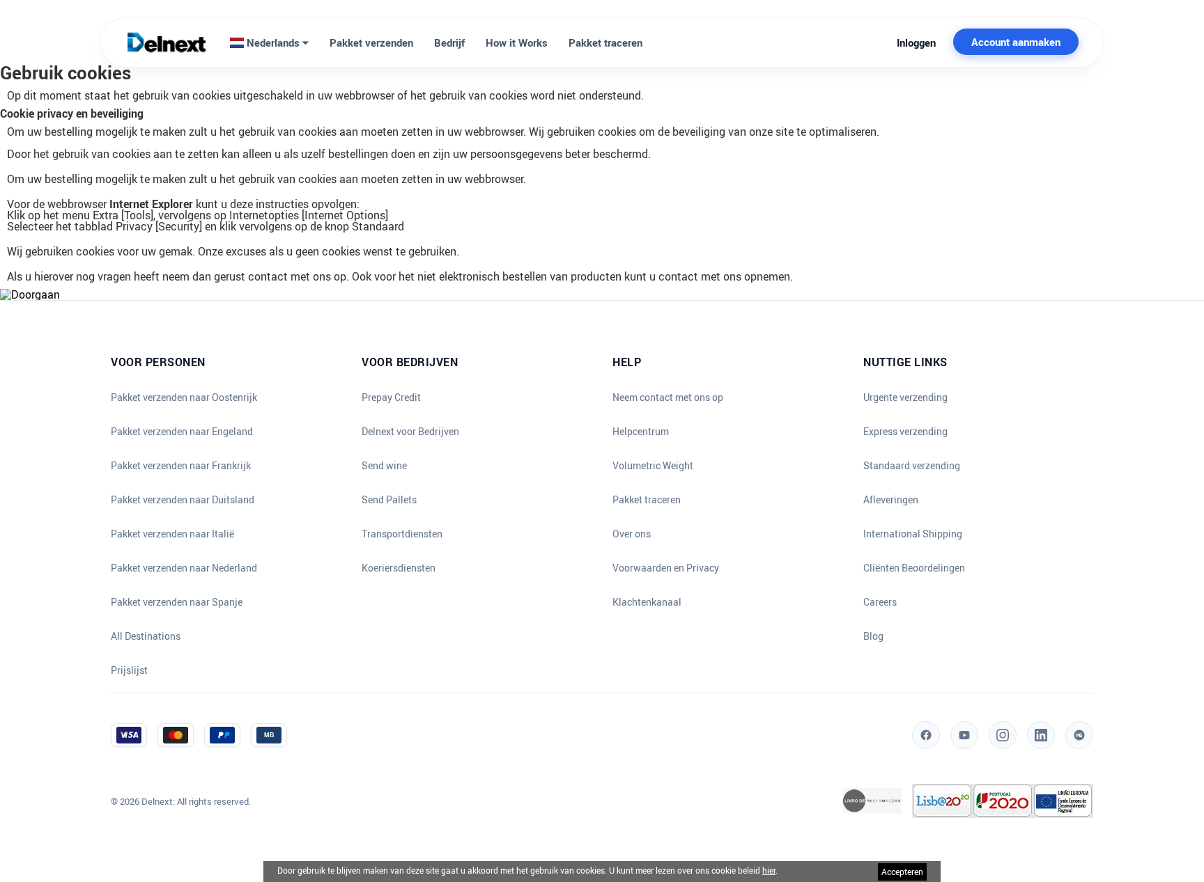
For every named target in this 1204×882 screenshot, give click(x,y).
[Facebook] (926, 735)
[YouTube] (964, 735)
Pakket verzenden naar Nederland (184, 568)
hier (768, 870)
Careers (880, 602)
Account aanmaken (1015, 42)
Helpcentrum (640, 431)
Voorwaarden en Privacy (665, 568)
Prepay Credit (391, 397)
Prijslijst (129, 670)
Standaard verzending (911, 466)
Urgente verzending (905, 397)
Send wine (384, 466)
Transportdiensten (402, 534)
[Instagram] (1003, 735)
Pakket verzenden (371, 42)
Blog (873, 636)
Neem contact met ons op (667, 397)
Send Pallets (389, 500)
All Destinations (145, 636)
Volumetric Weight (652, 466)
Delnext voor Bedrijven (410, 431)
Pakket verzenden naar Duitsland (182, 500)
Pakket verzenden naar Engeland (182, 431)
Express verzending (905, 431)
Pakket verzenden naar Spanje (176, 602)
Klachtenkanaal (646, 602)
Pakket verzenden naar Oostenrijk (184, 397)
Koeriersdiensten (398, 568)
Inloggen (916, 42)
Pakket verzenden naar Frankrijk (181, 466)
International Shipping (912, 534)
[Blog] (1079, 735)
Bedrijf (449, 42)
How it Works (517, 42)
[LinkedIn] (1041, 735)
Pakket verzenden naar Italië (172, 534)
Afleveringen (890, 500)
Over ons (631, 534)
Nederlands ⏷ (276, 42)
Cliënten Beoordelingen (914, 568)
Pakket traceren (605, 42)
